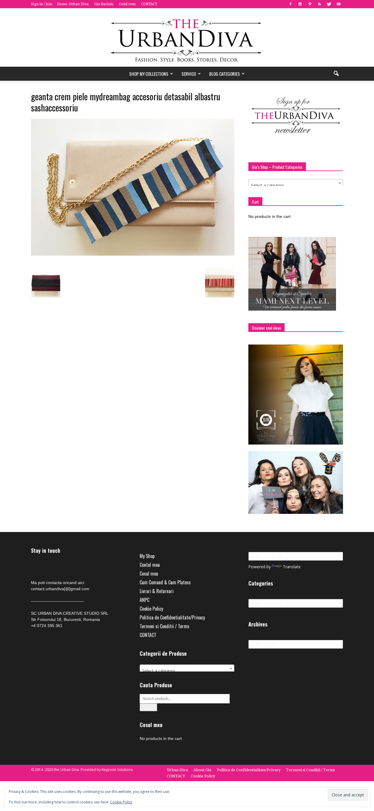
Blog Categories (224, 73)
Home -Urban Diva (73, 4)
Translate (292, 566)
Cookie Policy (151, 608)
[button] (336, 74)
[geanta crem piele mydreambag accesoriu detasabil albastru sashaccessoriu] (132, 254)
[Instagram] (300, 4)
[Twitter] (329, 4)
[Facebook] (290, 4)
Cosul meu (127, 4)
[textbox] (296, 185)
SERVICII (188, 73)
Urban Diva (177, 770)
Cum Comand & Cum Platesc (165, 582)
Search (148, 707)
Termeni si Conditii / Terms (164, 626)
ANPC (144, 599)
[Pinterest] (309, 4)
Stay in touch (45, 550)
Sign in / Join (41, 4)
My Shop (147, 555)
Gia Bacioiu (103, 4)
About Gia (202, 770)
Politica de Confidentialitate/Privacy (172, 617)
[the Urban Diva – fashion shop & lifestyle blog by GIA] (187, 37)
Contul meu (150, 564)
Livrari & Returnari (157, 591)
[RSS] (319, 4)
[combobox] (295, 183)
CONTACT (149, 4)
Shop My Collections (148, 73)
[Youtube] (338, 4)
